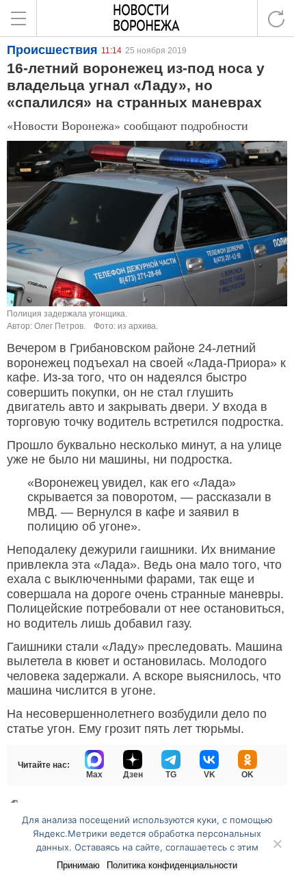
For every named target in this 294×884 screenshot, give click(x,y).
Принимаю (78, 865)
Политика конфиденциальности (172, 865)
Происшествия (52, 50)
